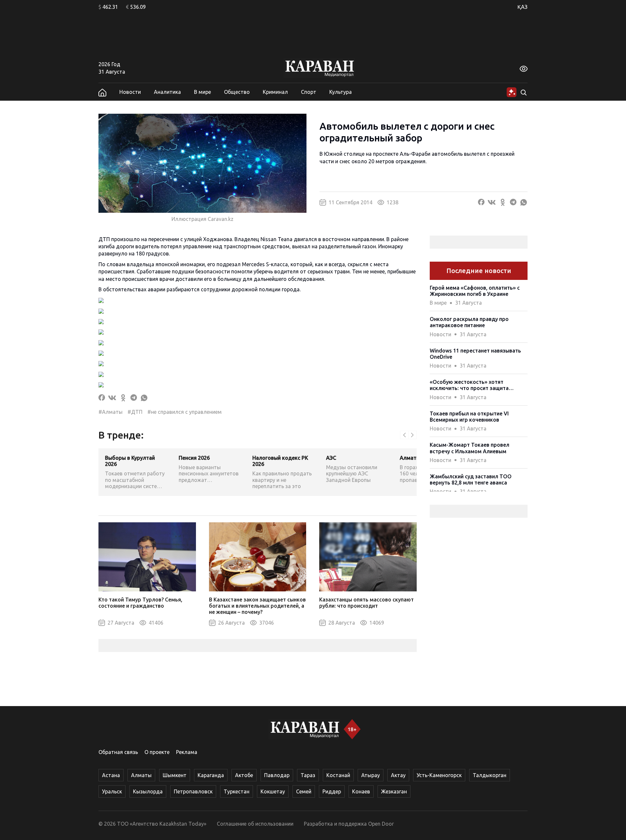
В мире (202, 92)
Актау (398, 775)
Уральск (112, 791)
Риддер (331, 791)
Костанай (338, 775)
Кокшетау (273, 791)
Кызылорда (148, 791)
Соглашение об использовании (255, 824)
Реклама (186, 752)
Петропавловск (193, 791)
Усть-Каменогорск (439, 775)
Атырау (370, 775)
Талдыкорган (489, 775)
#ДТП (134, 412)
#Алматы (110, 412)
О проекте (157, 752)
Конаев (361, 791)
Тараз (308, 775)
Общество (237, 92)
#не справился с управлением (184, 412)
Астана (111, 775)
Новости (130, 92)
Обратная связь (118, 752)
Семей (303, 791)
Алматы (141, 775)
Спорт (308, 92)
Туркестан (236, 791)
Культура (340, 92)
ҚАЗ (522, 7)
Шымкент (174, 775)
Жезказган (394, 791)
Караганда (211, 775)
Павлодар (277, 775)
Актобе (244, 775)
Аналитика (167, 92)
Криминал (275, 92)
